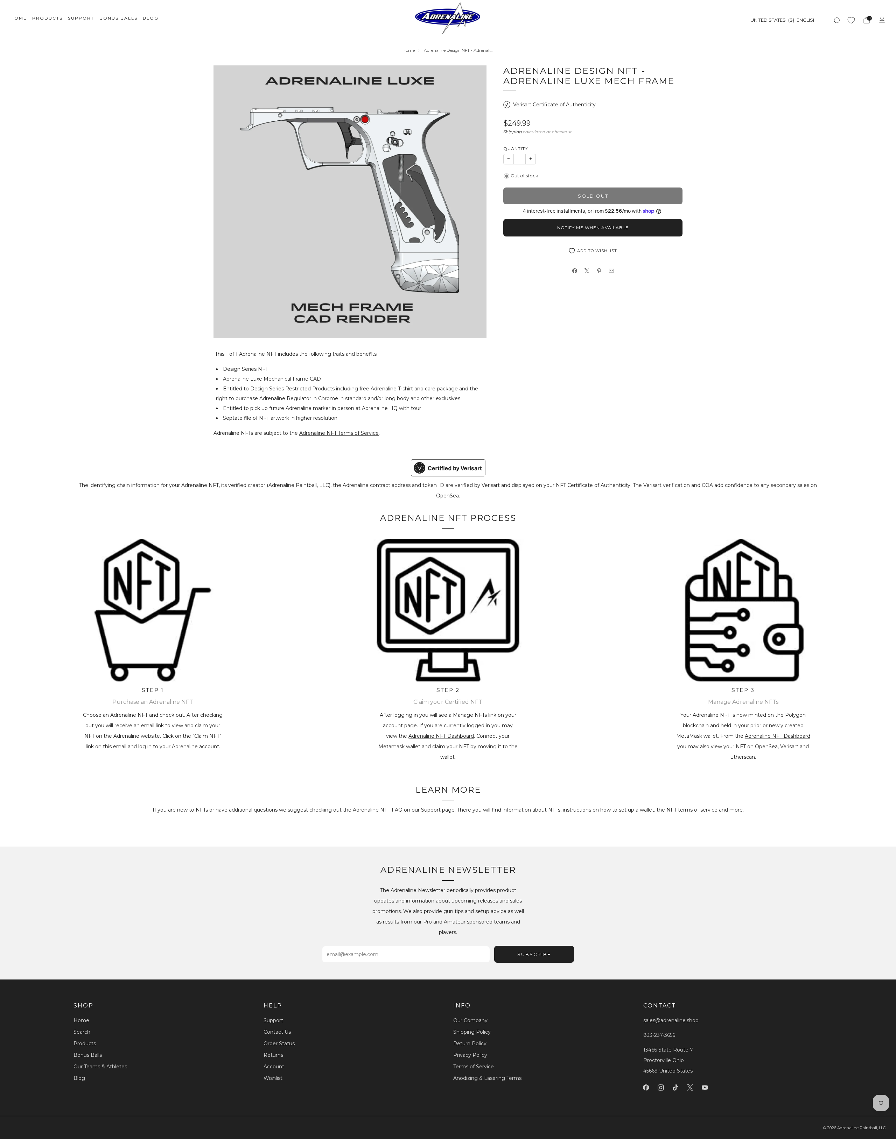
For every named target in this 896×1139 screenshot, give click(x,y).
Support (81, 18)
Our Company (470, 1020)
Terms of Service (473, 1066)
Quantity (515, 148)
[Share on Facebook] (574, 271)
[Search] (836, 20)
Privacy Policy (470, 1055)
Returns (273, 1055)
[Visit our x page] (690, 1087)
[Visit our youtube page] (705, 1087)
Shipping (512, 131)
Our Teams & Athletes (100, 1066)
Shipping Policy (472, 1032)
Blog (151, 18)
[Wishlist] (851, 20)
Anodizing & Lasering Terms (487, 1078)
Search (82, 1032)
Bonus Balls (118, 18)
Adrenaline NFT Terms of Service (339, 433)
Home (18, 18)
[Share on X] (586, 271)
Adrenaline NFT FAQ (377, 810)
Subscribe (534, 954)
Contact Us (277, 1032)
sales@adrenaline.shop (671, 1020)
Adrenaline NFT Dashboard (441, 736)
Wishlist (273, 1078)
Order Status (279, 1043)
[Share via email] (611, 271)
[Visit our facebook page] (646, 1087)
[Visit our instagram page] (660, 1087)
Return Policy (469, 1043)
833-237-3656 (659, 1035)
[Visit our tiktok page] (675, 1087)
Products (47, 18)
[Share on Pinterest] (599, 271)
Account (274, 1066)
